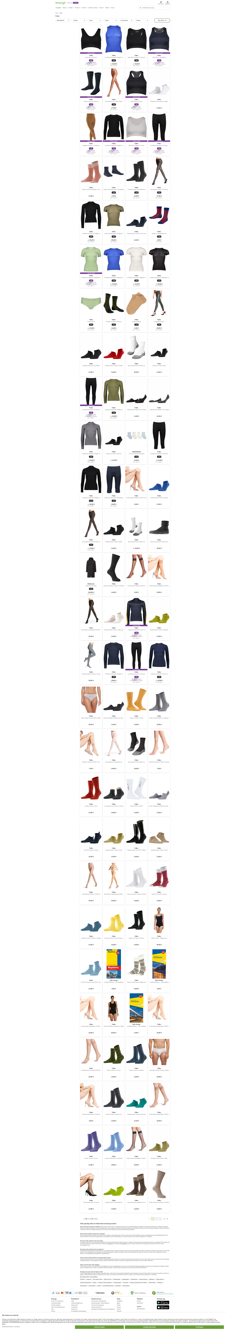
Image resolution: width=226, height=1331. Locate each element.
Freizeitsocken (117, 1282)
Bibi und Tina (107, 1279)
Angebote (119, 1301)
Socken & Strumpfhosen (105, 1282)
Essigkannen (134, 1279)
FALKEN (82, 1279)
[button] (167, 3)
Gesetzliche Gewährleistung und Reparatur (103, 1309)
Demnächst (140, 1303)
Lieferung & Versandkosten (98, 1301)
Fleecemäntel (116, 1279)
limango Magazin (55, 1305)
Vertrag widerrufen (96, 1307)
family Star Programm (57, 1301)
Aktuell (139, 1301)
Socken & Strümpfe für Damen (138, 1282)
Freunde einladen (56, 1303)
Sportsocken (83, 1285)
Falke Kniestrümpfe (85, 1282)
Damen (119, 1307)
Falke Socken (159, 1279)
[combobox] (154, 8)
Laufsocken (110, 1243)
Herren (119, 1309)
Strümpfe (125, 1282)
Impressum (74, 1309)
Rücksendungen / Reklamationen (100, 1303)
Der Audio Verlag (97, 1279)
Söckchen (160, 1282)
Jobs (52, 1309)
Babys (118, 1303)
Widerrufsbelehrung (76, 1303)
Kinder (118, 1305)
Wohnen (119, 1311)
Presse (53, 1311)
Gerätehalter (125, 1279)
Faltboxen (151, 1279)
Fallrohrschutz (143, 1279)
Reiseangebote (141, 1309)
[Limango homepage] (61, 3)
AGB (72, 1301)
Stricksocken (152, 1282)
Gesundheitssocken (108, 1285)
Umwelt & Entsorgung (97, 1305)
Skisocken (118, 1285)
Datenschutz (74, 1305)
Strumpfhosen (124, 1243)
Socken (97, 1264)
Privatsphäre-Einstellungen (78, 1311)
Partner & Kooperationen (58, 1307)
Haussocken (92, 1285)
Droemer (88, 1279)
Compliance (74, 1307)
